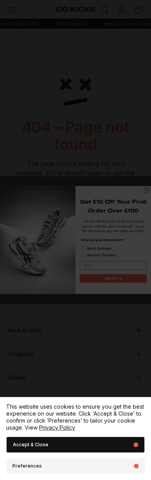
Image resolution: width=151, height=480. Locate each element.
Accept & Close (30, 444)
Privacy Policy (57, 427)
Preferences (27, 466)
